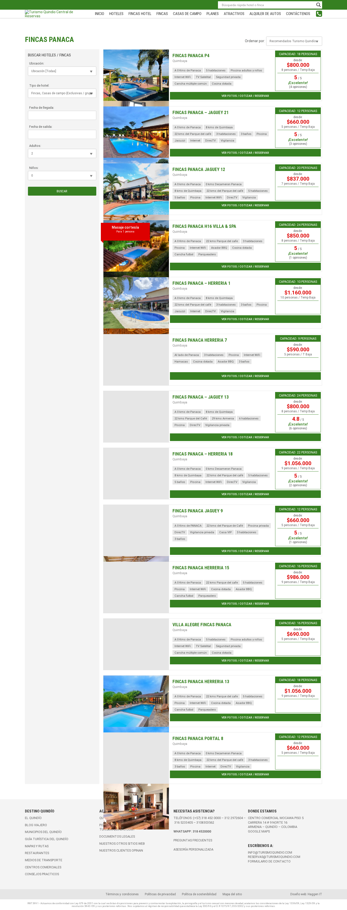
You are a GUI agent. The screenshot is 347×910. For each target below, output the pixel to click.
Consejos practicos (42, 874)
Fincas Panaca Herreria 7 (199, 340)
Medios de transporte (43, 860)
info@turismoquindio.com (270, 852)
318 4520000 (202, 831)
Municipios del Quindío (43, 832)
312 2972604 (233, 818)
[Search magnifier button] (318, 4)
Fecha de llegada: (41, 107)
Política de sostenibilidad (199, 894)
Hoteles (116, 13)
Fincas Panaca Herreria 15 (200, 567)
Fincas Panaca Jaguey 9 (197, 510)
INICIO (99, 13)
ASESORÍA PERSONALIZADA (193, 849)
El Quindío (33, 818)
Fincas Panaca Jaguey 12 (198, 169)
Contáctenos (298, 13)
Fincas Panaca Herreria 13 (200, 681)
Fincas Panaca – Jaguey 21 (200, 112)
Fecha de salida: (40, 127)
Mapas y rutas (37, 846)
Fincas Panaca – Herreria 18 (202, 454)
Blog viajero (36, 825)
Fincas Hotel (140, 13)
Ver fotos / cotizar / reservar (245, 96)
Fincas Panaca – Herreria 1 (201, 283)
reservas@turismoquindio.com (274, 857)
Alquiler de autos (265, 13)
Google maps (259, 831)
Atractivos (234, 13)
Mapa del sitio (232, 894)
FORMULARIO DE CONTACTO (269, 861)
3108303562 (205, 822)
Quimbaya (179, 61)
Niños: (34, 168)
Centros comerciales (43, 867)
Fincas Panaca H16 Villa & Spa (204, 226)
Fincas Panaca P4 (190, 55)
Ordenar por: (255, 41)
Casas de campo (187, 13)
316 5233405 (184, 822)
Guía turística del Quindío (46, 839)
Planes (213, 13)
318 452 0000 (211, 818)
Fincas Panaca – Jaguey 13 (200, 397)
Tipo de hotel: (39, 85)
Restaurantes (37, 853)
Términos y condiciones (122, 894)
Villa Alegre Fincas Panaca (201, 624)
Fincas (162, 13)
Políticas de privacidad (160, 894)
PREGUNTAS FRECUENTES (193, 840)
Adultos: (35, 146)
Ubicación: (36, 63)
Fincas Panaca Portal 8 (197, 738)
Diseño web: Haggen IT (306, 894)
